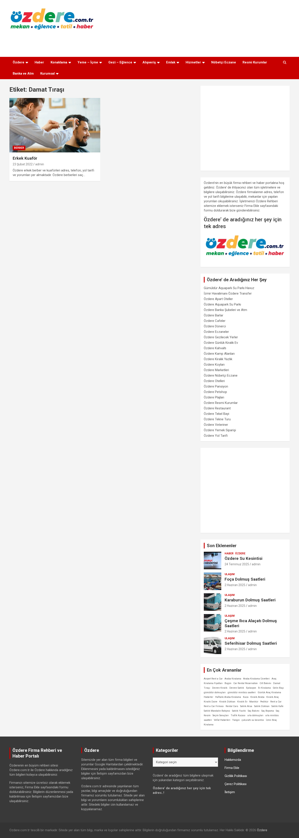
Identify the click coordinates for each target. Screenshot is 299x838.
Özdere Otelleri (214, 381)
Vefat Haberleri (222, 720)
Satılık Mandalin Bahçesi (217, 710)
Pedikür (264, 701)
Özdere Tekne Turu (217, 419)
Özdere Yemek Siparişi (220, 430)
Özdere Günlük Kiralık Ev (221, 343)
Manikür (253, 701)
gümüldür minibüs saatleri (242, 692)
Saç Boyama (267, 710)
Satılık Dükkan (261, 706)
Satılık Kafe (277, 706)
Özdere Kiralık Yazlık (218, 359)
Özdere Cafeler (214, 321)
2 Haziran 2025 (235, 585)
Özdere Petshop (215, 392)
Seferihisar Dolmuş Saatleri (251, 643)
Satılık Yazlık (239, 710)
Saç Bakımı (253, 710)
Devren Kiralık (219, 687)
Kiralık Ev (242, 701)
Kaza (245, 697)
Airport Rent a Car (213, 678)
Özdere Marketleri (216, 370)
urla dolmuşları (255, 715)
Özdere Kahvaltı (215, 348)
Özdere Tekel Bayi (216, 414)
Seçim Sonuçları (221, 715)
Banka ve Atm (23, 73)
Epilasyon (251, 687)
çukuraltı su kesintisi (253, 720)
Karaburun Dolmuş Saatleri (250, 599)
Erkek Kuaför (25, 158)
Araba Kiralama (233, 678)
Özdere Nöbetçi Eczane (220, 375)
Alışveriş (149, 62)
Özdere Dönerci (215, 326)
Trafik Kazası (238, 715)
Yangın (236, 720)
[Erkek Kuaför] (54, 125)
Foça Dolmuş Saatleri (245, 579)
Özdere (18, 62)
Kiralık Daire (210, 701)
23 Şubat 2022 (23, 164)
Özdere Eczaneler (216, 332)
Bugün (228, 683)
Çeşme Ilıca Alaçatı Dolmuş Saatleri (251, 623)
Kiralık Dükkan (227, 701)
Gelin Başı (278, 687)
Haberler (208, 697)
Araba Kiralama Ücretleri (256, 678)
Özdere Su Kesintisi (243, 558)
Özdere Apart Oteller (218, 299)
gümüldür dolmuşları (215, 692)
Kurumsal (47, 73)
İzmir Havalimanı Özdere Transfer (228, 293)
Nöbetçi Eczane (223, 62)
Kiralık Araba (257, 697)
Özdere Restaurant (217, 408)
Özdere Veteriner (216, 425)
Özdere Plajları (214, 397)
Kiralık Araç (272, 697)
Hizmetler (193, 62)
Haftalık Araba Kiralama (228, 697)
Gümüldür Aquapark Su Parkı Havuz (229, 288)
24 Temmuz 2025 (237, 564)
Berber (19, 147)
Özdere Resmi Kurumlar (221, 403)
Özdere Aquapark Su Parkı (222, 304)
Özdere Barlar (213, 315)
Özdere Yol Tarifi (216, 436)
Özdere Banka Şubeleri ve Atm (225, 310)
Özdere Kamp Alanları (219, 354)
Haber (39, 62)
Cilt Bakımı (265, 683)
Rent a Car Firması (214, 706)
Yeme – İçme (87, 62)
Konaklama (59, 62)
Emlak (170, 62)
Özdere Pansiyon (216, 386)
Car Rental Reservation (245, 683)
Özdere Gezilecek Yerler (221, 337)
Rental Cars (232, 706)
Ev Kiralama (264, 687)
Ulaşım (230, 574)
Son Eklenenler (222, 545)
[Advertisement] (149, 42)
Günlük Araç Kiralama (269, 692)
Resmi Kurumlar (255, 62)
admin (39, 164)
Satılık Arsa (246, 706)
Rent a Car (275, 701)
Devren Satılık (236, 687)
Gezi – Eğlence (120, 62)
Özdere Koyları (214, 365)
